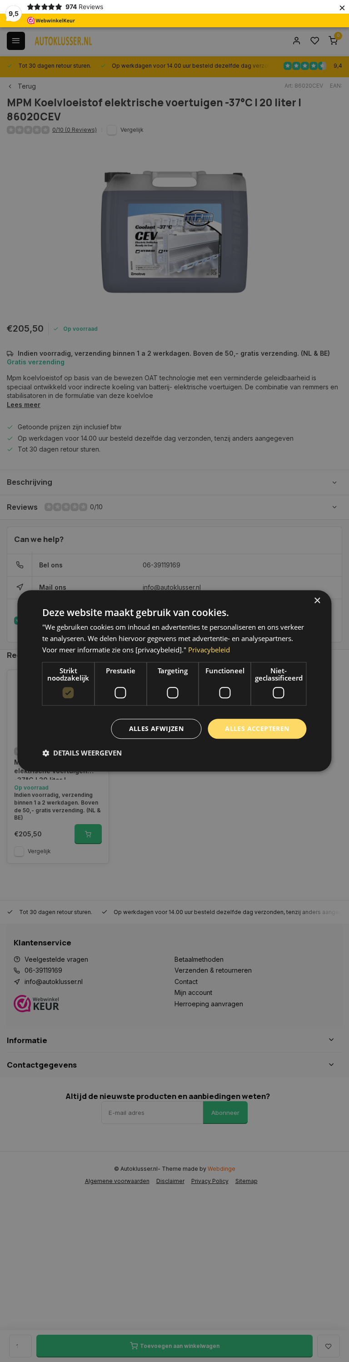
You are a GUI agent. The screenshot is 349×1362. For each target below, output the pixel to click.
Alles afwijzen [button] (156, 728)
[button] (82, 753)
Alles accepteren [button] (257, 728)
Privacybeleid (209, 649)
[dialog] (174, 680)
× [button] (317, 600)
